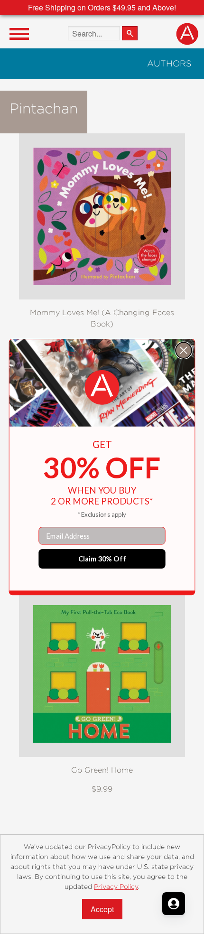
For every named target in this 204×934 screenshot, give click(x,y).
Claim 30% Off (102, 558)
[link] (102, 387)
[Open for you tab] (173, 903)
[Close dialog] (184, 350)
